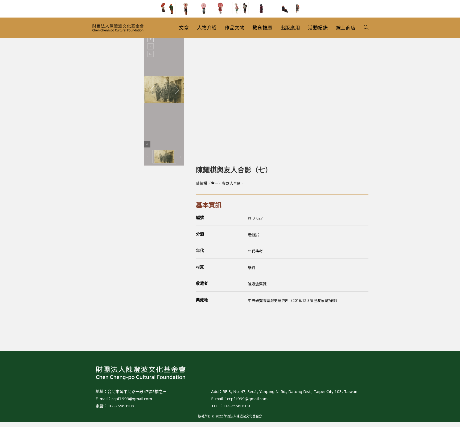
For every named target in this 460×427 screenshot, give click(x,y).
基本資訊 (208, 204)
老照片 (254, 234)
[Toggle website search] (366, 27)
